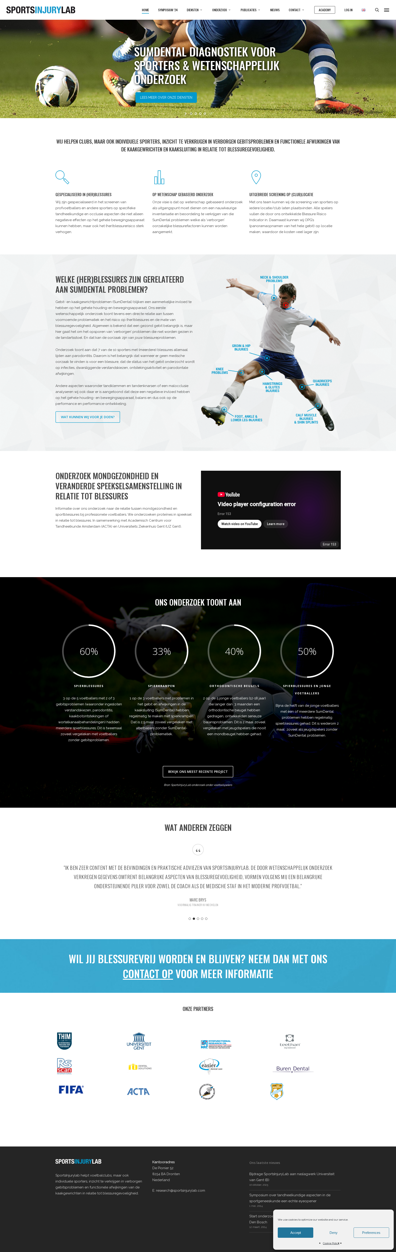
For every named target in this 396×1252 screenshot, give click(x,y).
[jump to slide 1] (191, 113)
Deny (334, 1233)
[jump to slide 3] (200, 113)
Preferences (371, 1233)
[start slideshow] (186, 113)
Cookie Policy (331, 1243)
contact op (148, 973)
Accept (295, 1233)
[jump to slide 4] (205, 113)
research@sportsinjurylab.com (180, 1190)
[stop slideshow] (210, 113)
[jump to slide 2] (195, 113)
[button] (387, 10)
